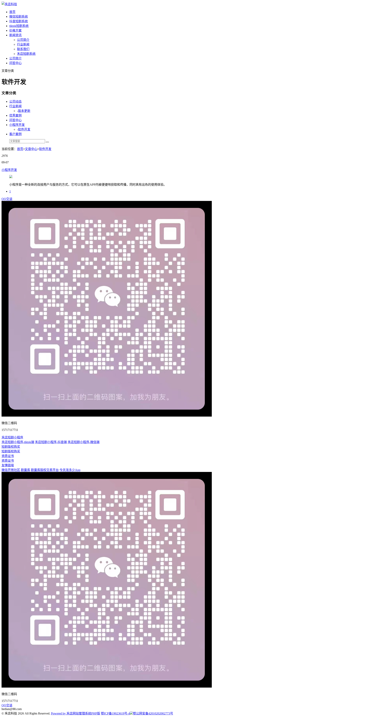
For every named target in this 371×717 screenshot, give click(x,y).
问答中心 (15, 63)
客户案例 (15, 134)
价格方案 (15, 30)
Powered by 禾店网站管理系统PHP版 (75, 713)
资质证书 (8, 456)
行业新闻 (23, 44)
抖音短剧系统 (18, 21)
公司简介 (23, 39)
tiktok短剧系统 (19, 25)
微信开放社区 (11, 470)
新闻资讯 (15, 35)
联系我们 (23, 49)
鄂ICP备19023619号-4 (115, 713)
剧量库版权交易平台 (45, 470)
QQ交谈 (7, 199)
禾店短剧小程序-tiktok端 (18, 442)
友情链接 (8, 465)
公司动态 (15, 101)
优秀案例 (15, 115)
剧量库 (25, 470)
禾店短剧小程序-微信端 (84, 442)
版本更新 (24, 110)
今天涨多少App (70, 470)
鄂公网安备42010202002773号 (153, 713)
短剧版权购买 (11, 446)
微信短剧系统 (18, 16)
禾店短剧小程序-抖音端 (51, 442)
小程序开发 (17, 124)
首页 (12, 12)
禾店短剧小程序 (12, 437)
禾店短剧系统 (26, 53)
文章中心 (31, 149)
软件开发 (24, 129)
